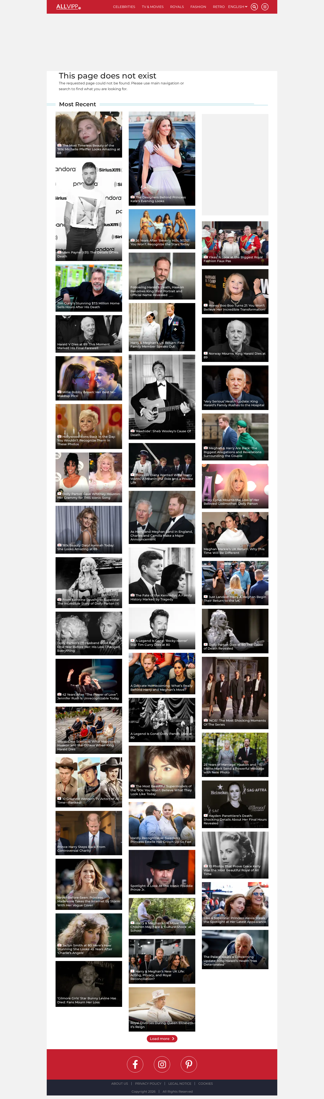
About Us (119, 1084)
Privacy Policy (148, 1084)
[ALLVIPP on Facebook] (135, 1064)
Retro (219, 7)
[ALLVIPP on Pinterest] (189, 1064)
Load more (160, 1039)
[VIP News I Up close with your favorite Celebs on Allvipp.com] (83, 7)
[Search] (254, 6)
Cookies (205, 1084)
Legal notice (179, 1084)
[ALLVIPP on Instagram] (162, 1064)
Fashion (198, 7)
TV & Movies (153, 7)
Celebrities (124, 7)
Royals (177, 7)
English (236, 7)
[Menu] (264, 6)
